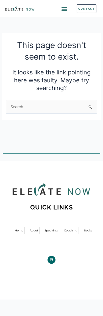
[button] (64, 8)
